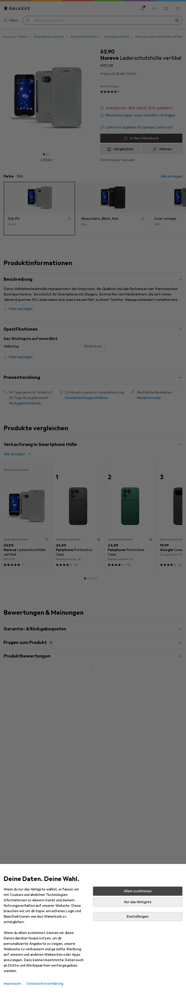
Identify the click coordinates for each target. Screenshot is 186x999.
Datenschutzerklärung (45, 983)
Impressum (12, 983)
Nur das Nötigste (138, 902)
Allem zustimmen (138, 891)
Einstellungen (138, 916)
